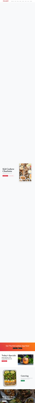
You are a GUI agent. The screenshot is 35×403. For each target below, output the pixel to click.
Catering (18, 1)
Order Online (12, 1)
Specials (20, 1)
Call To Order (10, 401)
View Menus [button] (5, 175)
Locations (23, 1)
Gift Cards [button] (31, 1)
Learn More (22, 380)
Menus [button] (15, 1)
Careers (25, 1)
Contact (28, 1)
